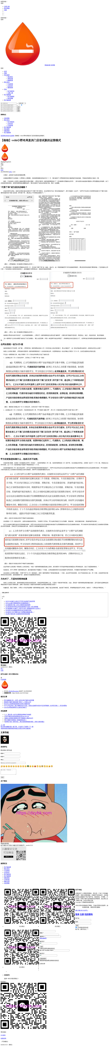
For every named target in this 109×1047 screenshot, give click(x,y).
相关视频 (7, 8)
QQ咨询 (3, 1035)
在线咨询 (3, 1038)
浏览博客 (7, 118)
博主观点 (10, 77)
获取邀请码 (43, 938)
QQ (2, 763)
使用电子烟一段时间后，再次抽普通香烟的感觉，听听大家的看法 (24, 721)
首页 (5, 71)
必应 (18, 107)
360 (18, 109)
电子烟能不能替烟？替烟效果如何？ (16, 720)
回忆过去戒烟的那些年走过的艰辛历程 (18, 610)
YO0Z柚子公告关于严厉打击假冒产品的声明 (20, 601)
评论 (10, 172)
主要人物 (7, 6)
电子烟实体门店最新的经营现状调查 (17, 614)
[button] (54, 68)
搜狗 (18, 111)
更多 (2, 170)
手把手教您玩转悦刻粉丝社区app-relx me (17, 716)
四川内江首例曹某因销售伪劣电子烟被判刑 (17, 704)
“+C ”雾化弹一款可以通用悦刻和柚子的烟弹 (18, 714)
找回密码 (88, 914)
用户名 (77, 918)
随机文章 (7, 881)
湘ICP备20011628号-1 (81, 910)
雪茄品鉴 (10, 78)
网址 (2, 759)
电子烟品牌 (7, 127)
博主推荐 (7, 129)
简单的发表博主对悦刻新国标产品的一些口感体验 (21, 606)
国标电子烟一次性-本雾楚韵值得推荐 (17, 605)
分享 (2, 670)
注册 (82, 914)
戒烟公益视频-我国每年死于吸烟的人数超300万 (19, 718)
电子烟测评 (7, 132)
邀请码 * (42, 936)
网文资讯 (7, 120)
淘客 (5, 10)
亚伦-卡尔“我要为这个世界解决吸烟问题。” (19, 612)
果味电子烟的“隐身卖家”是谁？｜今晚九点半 (17, 702)
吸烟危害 (10, 80)
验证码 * (42, 941)
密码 (76, 922)
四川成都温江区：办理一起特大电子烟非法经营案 (19, 700)
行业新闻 (10, 84)
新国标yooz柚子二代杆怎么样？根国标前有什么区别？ (23, 608)
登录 (77, 914)
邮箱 (2, 756)
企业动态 (10, 85)
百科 (5, 89)
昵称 (2, 753)
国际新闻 (7, 130)
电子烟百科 (10, 91)
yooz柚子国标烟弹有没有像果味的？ (17, 603)
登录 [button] (2, 3)
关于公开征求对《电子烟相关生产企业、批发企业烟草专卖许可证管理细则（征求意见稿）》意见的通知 (35, 705)
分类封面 (7, 879)
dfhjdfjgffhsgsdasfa (14, 691)
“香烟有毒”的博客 (49, 65)
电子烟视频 (7, 94)
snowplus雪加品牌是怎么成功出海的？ (15, 707)
